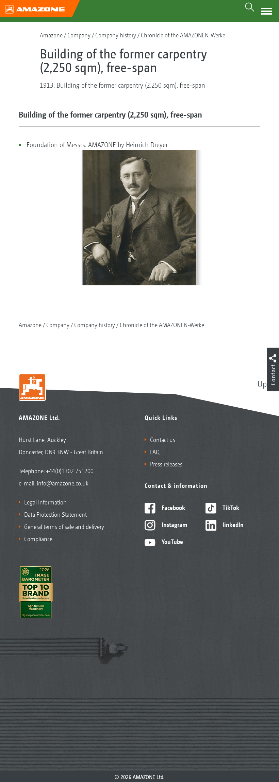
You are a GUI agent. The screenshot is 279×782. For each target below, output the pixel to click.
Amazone (51, 35)
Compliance (38, 538)
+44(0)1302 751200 (70, 470)
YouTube (171, 541)
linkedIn (232, 524)
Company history (115, 35)
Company (79, 35)
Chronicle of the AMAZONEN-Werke (183, 35)
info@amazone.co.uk (62, 483)
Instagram (173, 524)
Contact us (162, 439)
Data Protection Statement (55, 514)
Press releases (166, 464)
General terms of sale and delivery (64, 526)
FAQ (155, 451)
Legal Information (45, 502)
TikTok (230, 507)
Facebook (172, 507)
